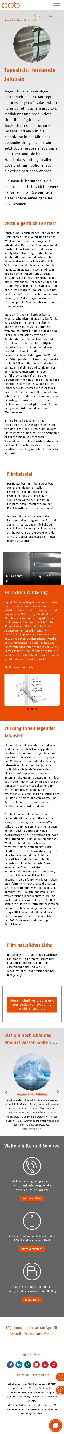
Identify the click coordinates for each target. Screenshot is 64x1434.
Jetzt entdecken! (32, 1128)
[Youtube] (53, 1364)
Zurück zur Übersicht (47, 16)
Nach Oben (33, 1354)
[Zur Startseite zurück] (11, 6)
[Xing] (27, 1364)
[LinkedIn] (18, 1364)
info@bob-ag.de (34, 1185)
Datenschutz (41, 1375)
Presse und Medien (40, 1333)
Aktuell (15, 1333)
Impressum (22, 1375)
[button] (55, 1425)
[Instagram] (36, 1364)
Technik (32, 20)
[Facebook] (10, 1364)
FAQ (9, 1328)
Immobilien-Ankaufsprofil (35, 1328)
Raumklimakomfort (15, 20)
